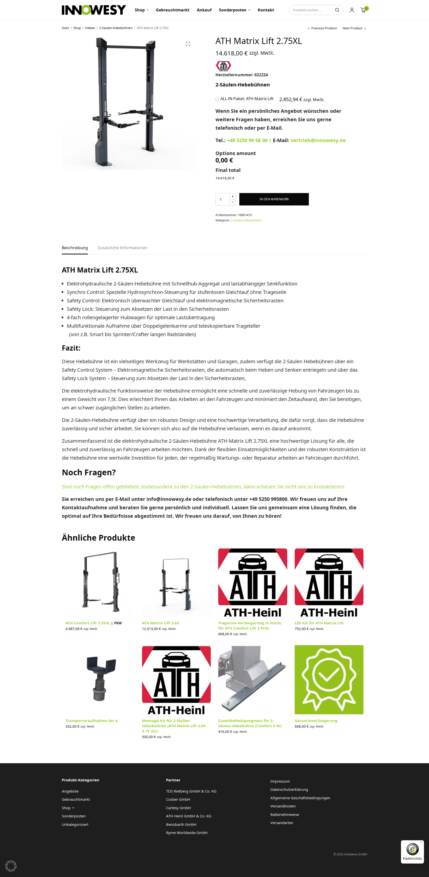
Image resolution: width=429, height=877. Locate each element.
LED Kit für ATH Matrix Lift (319, 622)
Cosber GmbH (178, 799)
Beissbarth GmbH (181, 824)
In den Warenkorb (274, 199)
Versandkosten (283, 805)
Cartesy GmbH (178, 807)
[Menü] (421, 843)
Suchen (337, 10)
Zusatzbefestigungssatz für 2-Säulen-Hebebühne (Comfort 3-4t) (250, 723)
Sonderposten (233, 10)
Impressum (280, 781)
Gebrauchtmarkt (172, 10)
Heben (90, 28)
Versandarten (281, 822)
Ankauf (204, 10)
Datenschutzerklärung (289, 789)
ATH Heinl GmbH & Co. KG (188, 815)
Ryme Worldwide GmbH (187, 832)
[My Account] (352, 9)
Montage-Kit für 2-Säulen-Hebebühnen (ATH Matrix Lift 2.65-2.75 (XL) (174, 725)
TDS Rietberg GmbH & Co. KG (191, 791)
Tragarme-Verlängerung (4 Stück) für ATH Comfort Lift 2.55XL (249, 625)
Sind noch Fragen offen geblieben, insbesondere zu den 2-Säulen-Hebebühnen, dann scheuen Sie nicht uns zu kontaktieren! (203, 486)
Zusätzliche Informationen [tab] (122, 248)
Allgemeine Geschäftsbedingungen (300, 797)
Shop (140, 10)
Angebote (70, 791)
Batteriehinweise (284, 814)
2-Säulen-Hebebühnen (116, 28)
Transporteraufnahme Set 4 (91, 720)
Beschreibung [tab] (75, 248)
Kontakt (266, 10)
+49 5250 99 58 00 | (250, 140)
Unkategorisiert (75, 824)
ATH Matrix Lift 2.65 (160, 622)
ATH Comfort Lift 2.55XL (94, 622)
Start (65, 28)
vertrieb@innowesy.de (318, 140)
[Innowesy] (94, 10)
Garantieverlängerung (316, 720)
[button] (188, 44)
